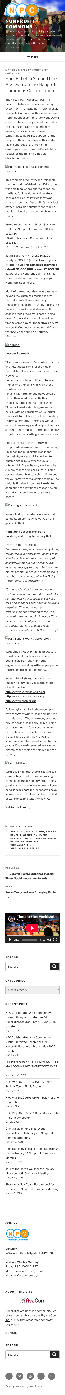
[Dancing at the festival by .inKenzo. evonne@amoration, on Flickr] (21, 505)
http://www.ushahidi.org (20, 701)
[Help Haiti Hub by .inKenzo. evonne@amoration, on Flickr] (16, 763)
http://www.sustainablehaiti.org (25, 692)
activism (17, 831)
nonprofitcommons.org (23, 1275)
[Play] (10, 939)
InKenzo (25, 807)
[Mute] (49, 939)
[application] (32, 928)
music (52, 838)
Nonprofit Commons (20, 24)
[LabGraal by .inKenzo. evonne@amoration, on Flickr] (12, 345)
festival (17, 838)
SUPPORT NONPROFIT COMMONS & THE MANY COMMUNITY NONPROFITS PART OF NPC (32, 1066)
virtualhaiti (20, 845)
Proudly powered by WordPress (23, 1386)
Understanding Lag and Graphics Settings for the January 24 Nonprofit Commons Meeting (31, 1153)
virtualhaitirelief (24, 848)
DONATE (11, 1333)
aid (28, 831)
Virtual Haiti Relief (22, 99)
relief (15, 841)
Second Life (30, 841)
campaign (30, 835)
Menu (34, 56)
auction (38, 831)
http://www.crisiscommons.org (25, 696)
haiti (29, 838)
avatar (51, 831)
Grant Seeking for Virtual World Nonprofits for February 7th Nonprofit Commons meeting (29, 1133)
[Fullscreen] (55, 939)
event (43, 835)
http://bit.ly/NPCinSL (40, 1253)
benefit (16, 835)
